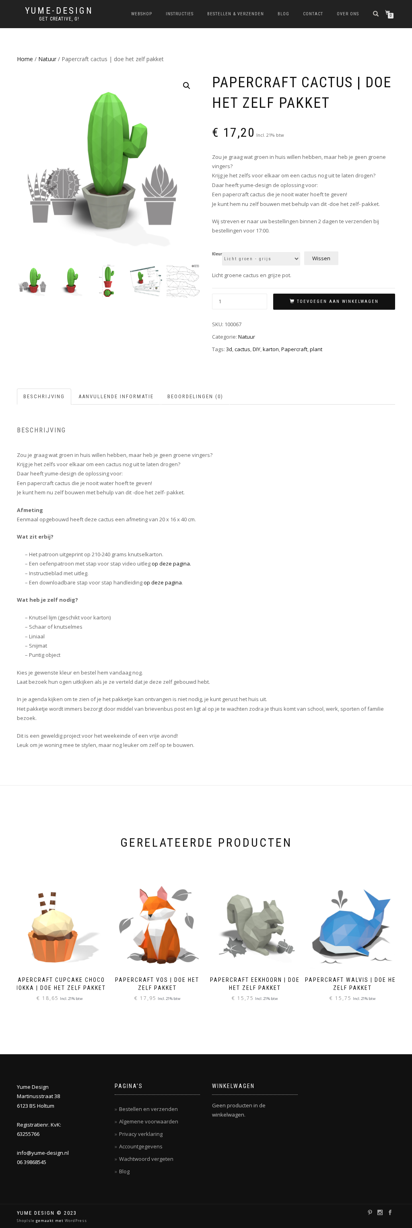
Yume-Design (59, 11)
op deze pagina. (171, 563)
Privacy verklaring (141, 1133)
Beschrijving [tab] (44, 396)
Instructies (180, 13)
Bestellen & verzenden (235, 13)
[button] (186, 85)
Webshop (141, 13)
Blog (283, 13)
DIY (256, 349)
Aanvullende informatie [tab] (116, 396)
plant (316, 349)
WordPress (75, 1220)
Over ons (348, 13)
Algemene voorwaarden (148, 1121)
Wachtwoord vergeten (146, 1158)
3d (229, 349)
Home (25, 59)
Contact (313, 13)
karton (271, 349)
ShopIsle (26, 1220)
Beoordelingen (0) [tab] (195, 396)
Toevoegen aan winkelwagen (338, 301)
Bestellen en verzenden (148, 1109)
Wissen (321, 258)
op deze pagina (163, 582)
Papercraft (294, 349)
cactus (242, 349)
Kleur (217, 254)
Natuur (47, 59)
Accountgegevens (141, 1146)
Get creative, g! (59, 19)
